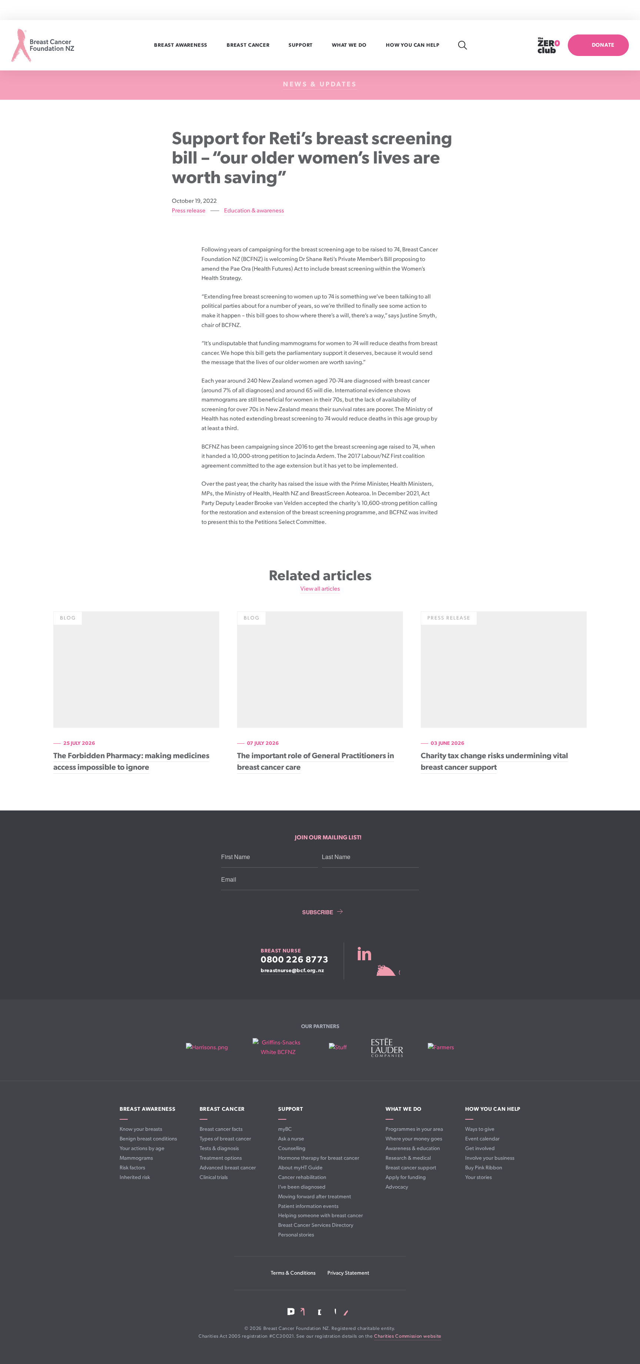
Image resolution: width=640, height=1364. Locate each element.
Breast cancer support (411, 1168)
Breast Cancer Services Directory (315, 1225)
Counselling (292, 1148)
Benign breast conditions (148, 1139)
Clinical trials (214, 1177)
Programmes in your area (414, 1129)
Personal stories (296, 1235)
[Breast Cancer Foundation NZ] (42, 45)
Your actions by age (142, 1148)
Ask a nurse (291, 1139)
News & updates (320, 84)
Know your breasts (141, 1129)
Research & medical (408, 1158)
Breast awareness (181, 45)
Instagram (317, 1311)
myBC (285, 1129)
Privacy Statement (348, 1273)
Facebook (290, 1311)
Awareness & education (413, 1148)
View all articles (320, 588)
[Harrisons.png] (207, 1048)
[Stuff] (338, 1048)
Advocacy (397, 1187)
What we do (350, 45)
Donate (603, 45)
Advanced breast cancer (228, 1168)
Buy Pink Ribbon (483, 1168)
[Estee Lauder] (387, 1047)
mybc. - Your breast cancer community (378, 961)
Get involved (480, 1148)
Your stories (478, 1177)
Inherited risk (135, 1177)
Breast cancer (249, 45)
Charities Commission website (407, 1336)
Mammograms (136, 1158)
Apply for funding (406, 1177)
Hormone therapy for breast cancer (318, 1158)
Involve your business (489, 1158)
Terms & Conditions (293, 1273)
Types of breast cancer (225, 1139)
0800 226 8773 (295, 960)
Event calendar (482, 1139)
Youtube (331, 1312)
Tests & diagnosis (219, 1148)
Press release (189, 210)
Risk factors (132, 1168)
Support (301, 45)
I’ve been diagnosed (302, 1187)
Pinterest (345, 1311)
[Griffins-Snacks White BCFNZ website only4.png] (278, 1047)
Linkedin (304, 1311)
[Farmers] (441, 1048)
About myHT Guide (300, 1168)
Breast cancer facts (221, 1129)
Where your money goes (414, 1139)
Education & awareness (254, 210)
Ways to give (479, 1129)
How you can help (413, 45)
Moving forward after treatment (314, 1196)
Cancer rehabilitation (302, 1177)
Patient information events (308, 1206)
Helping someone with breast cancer (320, 1215)
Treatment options (221, 1158)
